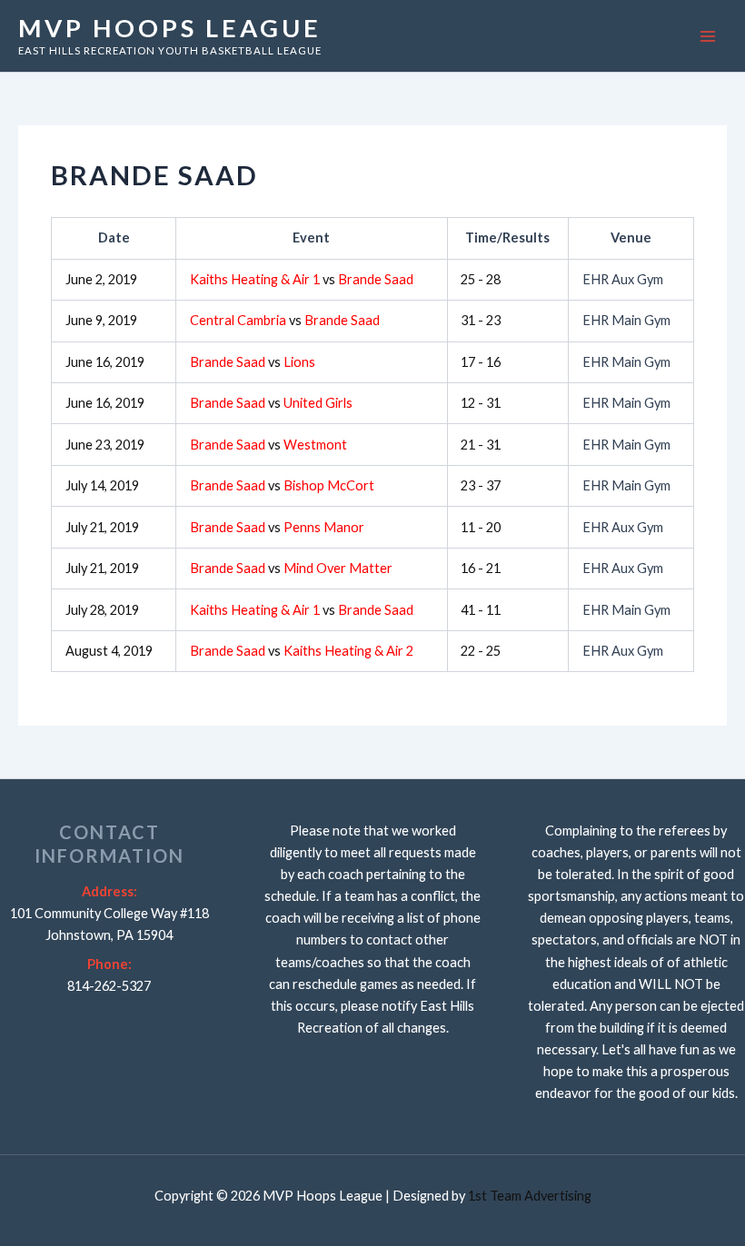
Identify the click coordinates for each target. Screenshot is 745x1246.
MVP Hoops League (170, 28)
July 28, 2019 (102, 610)
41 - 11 (481, 610)
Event (311, 237)
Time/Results (507, 237)
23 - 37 (481, 485)
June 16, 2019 (104, 362)
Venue (631, 237)
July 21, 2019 (102, 527)
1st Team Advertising (529, 1195)
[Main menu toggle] (708, 36)
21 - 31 (481, 444)
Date (114, 237)
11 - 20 (481, 527)
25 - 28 (481, 279)
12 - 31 (481, 402)
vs (301, 279)
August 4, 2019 (109, 650)
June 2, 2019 (101, 279)
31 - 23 (481, 320)
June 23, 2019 (104, 444)
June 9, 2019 (101, 320)
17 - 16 (481, 362)
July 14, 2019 (102, 485)
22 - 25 (481, 650)
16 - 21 (481, 568)
